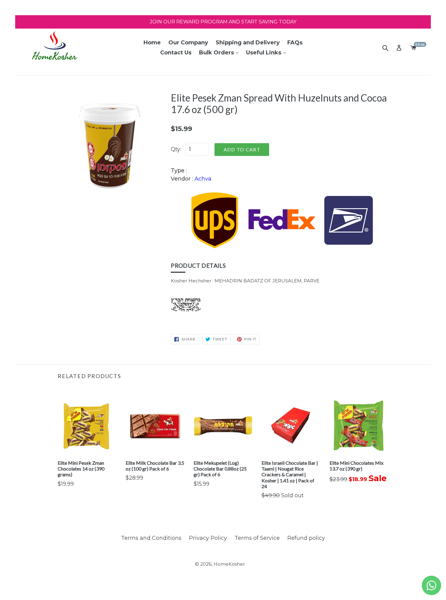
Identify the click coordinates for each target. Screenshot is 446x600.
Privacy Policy (208, 538)
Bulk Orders (217, 52)
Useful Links (264, 52)
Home (152, 42)
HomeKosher (229, 564)
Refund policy (306, 538)
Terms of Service (257, 538)
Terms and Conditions (151, 538)
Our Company (188, 42)
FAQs (294, 42)
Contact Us (175, 52)
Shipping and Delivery (248, 42)
